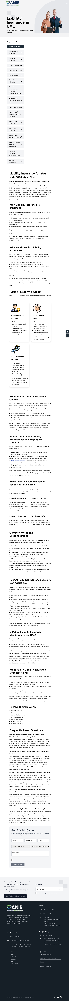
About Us (13, 956)
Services (13, 30)
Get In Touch (14, 963)
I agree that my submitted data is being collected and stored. (27, 860)
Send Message (17, 864)
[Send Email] (59, 889)
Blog (12, 961)
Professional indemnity (18, 461)
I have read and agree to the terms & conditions (48, 893)
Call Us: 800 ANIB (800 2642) (15, 896)
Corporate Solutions (22, 30)
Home (8, 30)
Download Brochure (45, 954)
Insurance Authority (45, 966)
